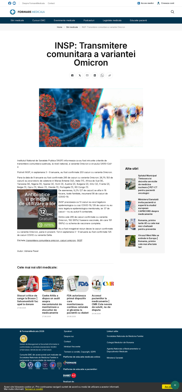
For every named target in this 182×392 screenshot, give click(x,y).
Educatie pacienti (138, 20)
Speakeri (68, 331)
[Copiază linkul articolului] (109, 75)
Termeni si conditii (34, 389)
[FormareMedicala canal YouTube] (14, 3)
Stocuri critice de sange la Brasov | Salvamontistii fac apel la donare (27, 300)
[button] (145, 3)
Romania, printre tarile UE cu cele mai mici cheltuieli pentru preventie (148, 224)
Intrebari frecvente (72, 346)
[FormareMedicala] (28, 12)
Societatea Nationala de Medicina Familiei (38, 357)
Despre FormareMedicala (33, 3)
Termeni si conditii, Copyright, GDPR (80, 352)
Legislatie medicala (112, 20)
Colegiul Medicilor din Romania (120, 342)
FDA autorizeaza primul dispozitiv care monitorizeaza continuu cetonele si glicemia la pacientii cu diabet (77, 304)
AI (175, 385)
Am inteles (170, 386)
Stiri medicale (17, 20)
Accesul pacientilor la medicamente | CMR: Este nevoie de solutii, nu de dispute (102, 302)
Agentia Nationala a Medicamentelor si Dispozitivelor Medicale (123, 350)
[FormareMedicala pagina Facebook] (10, 3)
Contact (51, 3)
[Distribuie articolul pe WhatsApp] (102, 75)
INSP (79, 240)
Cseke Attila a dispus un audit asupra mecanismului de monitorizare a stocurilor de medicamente (52, 304)
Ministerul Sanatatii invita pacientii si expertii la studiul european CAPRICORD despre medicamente (148, 206)
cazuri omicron (68, 240)
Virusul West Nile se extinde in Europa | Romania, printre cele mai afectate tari (148, 241)
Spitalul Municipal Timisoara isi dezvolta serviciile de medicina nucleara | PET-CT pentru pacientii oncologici (147, 184)
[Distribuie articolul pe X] (80, 75)
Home (59, 27)
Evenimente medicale (64, 20)
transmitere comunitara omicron (42, 240)
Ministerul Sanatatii (115, 358)
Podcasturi (89, 20)
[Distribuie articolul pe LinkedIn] (95, 75)
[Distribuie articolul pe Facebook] (72, 75)
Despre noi (69, 336)
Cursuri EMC (38, 20)
